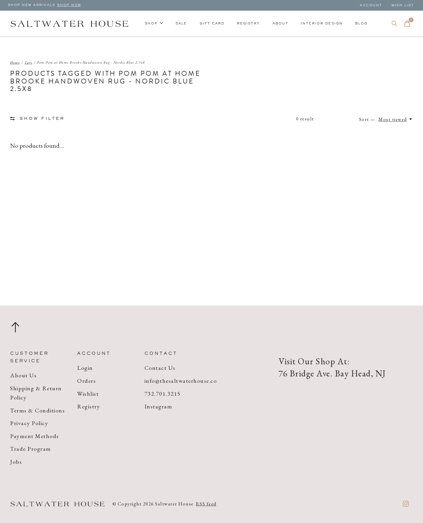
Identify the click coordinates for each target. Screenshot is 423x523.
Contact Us (160, 368)
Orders (86, 380)
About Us (23, 375)
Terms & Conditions (37, 410)
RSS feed (206, 504)
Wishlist (88, 393)
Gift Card (212, 23)
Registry (248, 23)
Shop (151, 23)
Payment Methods (34, 436)
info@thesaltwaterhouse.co (180, 380)
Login (85, 368)
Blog (361, 23)
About (280, 23)
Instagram (158, 406)
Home (15, 62)
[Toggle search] (394, 23)
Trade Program (30, 448)
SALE (181, 23)
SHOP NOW (69, 5)
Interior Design (322, 23)
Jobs (16, 461)
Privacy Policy (29, 423)
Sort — (367, 119)
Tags (28, 62)
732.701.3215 (162, 393)
